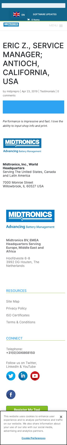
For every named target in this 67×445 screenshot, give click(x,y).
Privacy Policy (16, 308)
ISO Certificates (18, 315)
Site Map (12, 301)
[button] (53, 26)
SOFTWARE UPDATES (45, 14)
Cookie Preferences (33, 438)
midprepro (13, 91)
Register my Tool (27, 410)
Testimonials (47, 91)
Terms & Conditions (20, 322)
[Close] (61, 417)
